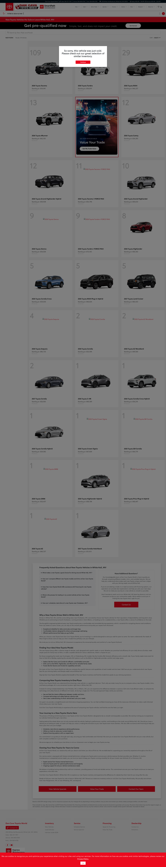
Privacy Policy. (83, 858)
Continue (83, 62)
